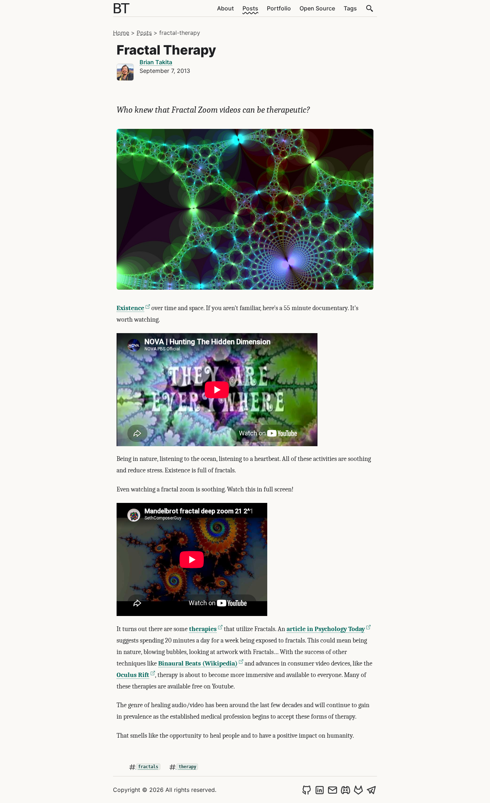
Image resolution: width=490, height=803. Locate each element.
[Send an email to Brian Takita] (332, 790)
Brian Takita (156, 62)
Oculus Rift (133, 675)
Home (121, 32)
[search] (370, 8)
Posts (250, 8)
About (225, 8)
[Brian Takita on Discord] (345, 790)
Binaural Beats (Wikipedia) (197, 663)
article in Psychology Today (326, 629)
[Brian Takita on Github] (306, 790)
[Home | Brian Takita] (121, 8)
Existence (130, 308)
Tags (350, 8)
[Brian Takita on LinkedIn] (319, 790)
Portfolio (279, 8)
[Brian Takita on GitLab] (358, 790)
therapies (203, 629)
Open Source (317, 8)
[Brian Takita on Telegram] (371, 790)
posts (144, 32)
